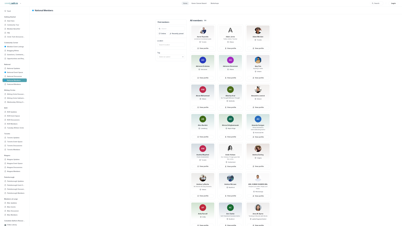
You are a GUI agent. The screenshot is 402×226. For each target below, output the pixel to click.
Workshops (215, 3)
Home (185, 3)
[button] (15, 21)
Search (376, 3)
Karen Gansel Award (199, 3)
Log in (393, 3)
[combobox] (171, 45)
